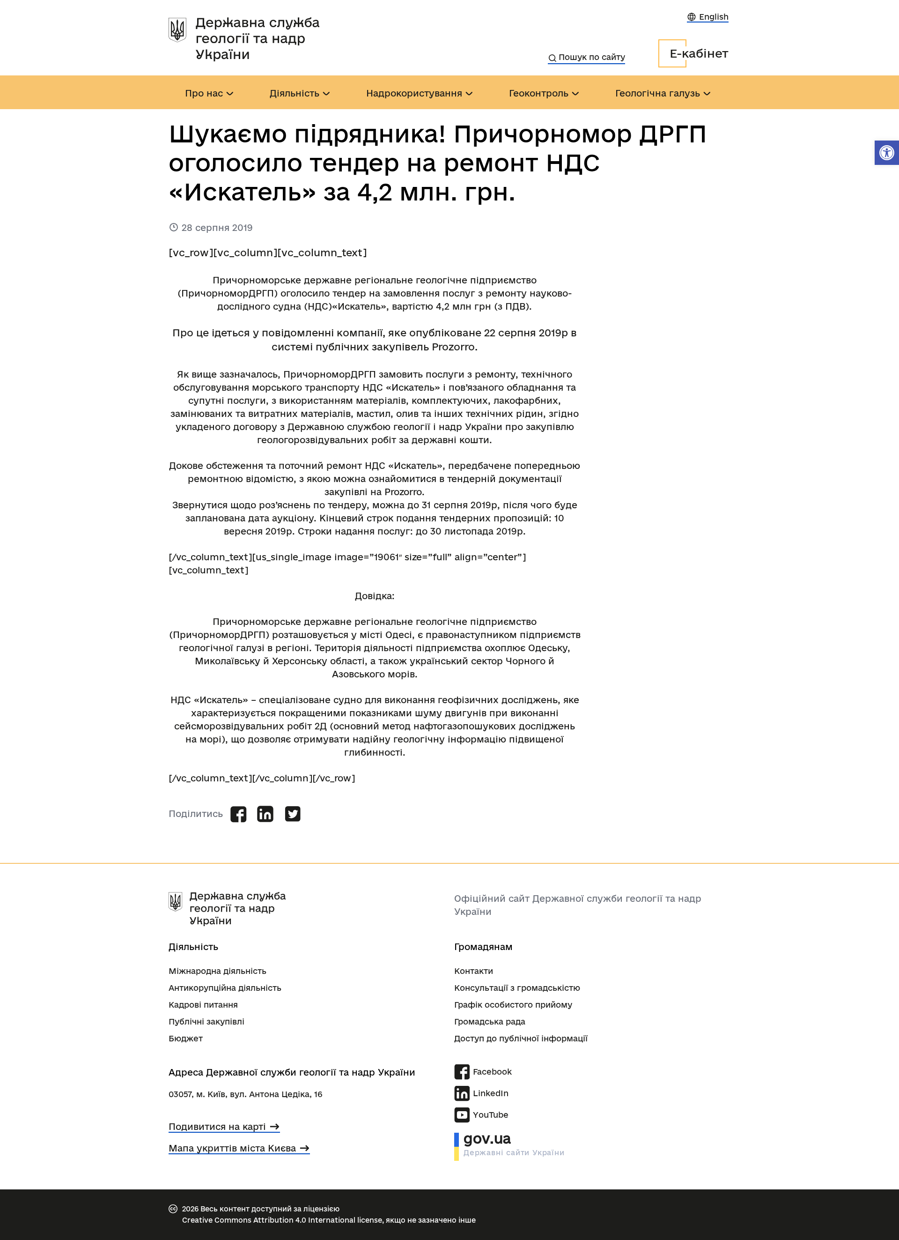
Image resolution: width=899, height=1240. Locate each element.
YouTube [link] (490, 1114)
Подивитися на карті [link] (217, 1126)
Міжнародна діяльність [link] (217, 970)
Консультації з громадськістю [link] (517, 987)
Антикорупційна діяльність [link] (225, 987)
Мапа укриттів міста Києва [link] (232, 1148)
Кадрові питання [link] (203, 1004)
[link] (887, 153)
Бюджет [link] (186, 1038)
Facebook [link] (492, 1071)
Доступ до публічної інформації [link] (521, 1038)
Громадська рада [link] (489, 1021)
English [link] (714, 16)
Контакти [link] (473, 970)
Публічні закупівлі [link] (206, 1021)
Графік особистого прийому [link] (513, 1004)
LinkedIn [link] (490, 1093)
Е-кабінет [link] (699, 53)
